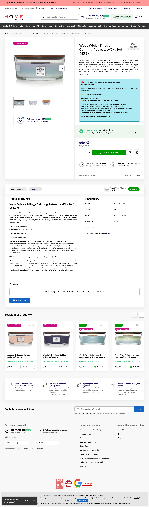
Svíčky (26, 33)
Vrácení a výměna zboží (89, 454)
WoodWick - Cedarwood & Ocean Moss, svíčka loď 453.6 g (92, 356)
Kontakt (42, 8)
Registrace (126, 8)
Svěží (116, 209)
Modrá (116, 203)
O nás (120, 434)
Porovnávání (97, 8)
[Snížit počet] (86, 153)
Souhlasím (82, 500)
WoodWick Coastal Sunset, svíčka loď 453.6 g (18, 356)
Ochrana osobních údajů (89, 450)
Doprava (50, 8)
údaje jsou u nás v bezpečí (86, 414)
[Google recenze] (78, 483)
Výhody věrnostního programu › (97, 166)
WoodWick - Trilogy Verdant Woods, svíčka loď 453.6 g (127, 356)
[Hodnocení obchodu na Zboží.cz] (87, 483)
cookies (136, 498)
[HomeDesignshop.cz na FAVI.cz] (68, 483)
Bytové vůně (16, 33)
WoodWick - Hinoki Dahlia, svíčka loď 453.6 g (54, 356)
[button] (62, 68)
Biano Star (84, 446)
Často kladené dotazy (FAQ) (90, 430)
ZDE (108, 116)
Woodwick (35, 33)
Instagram (39, 448)
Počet (82, 152)
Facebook (25, 448)
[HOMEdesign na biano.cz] (60, 483)
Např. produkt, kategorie (55, 17)
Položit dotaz (21, 300)
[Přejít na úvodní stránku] (14, 17)
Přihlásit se (138, 8)
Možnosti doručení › (124, 166)
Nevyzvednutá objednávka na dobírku (94, 458)
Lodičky (45, 33)
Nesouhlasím (69, 500)
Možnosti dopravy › (108, 130)
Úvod (6, 33)
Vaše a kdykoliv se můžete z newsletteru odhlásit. (99, 414)
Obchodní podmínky (88, 442)
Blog (119, 438)
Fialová (122, 203)
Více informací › (85, 74)
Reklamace (84, 466)
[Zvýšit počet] (86, 151)
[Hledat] (43, 17)
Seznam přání (113, 8)
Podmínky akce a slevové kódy (91, 462)
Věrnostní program (62, 8)
